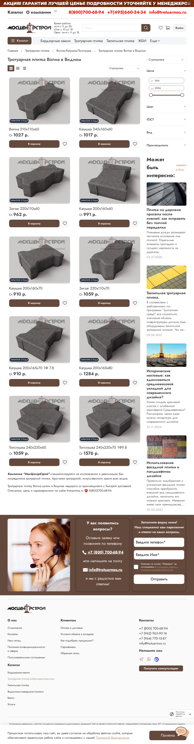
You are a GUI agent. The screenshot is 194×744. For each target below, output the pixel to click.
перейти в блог (181, 167)
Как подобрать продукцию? (77, 640)
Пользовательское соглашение (26, 657)
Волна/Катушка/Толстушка (73, 50)
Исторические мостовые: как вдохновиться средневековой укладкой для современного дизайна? (160, 384)
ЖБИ (142, 40)
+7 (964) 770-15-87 (152, 638)
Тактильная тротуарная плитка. (166, 295)
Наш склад (14, 640)
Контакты (13, 634)
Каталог (15, 12)
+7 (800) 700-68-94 (106, 552)
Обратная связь (70, 653)
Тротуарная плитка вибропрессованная (31, 679)
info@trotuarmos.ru (167, 12)
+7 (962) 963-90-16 (153, 633)
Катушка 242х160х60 (96, 129)
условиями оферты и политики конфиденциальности (159, 568)
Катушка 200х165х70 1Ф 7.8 (31, 367)
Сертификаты (68, 647)
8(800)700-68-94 (86, 12)
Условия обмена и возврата (77, 634)
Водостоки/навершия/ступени (26, 691)
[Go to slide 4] (36, 122)
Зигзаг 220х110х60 (24, 208)
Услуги (11, 704)
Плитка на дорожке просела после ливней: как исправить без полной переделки (166, 218)
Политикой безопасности (112, 737)
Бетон (11, 698)
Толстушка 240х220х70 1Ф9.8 (103, 447)
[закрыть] (190, 714)
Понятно (168, 735)
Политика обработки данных (180, 714)
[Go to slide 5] (43, 122)
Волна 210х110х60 (24, 129)
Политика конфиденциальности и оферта (26, 649)
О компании (38, 12)
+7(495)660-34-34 (126, 12)
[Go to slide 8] (66, 122)
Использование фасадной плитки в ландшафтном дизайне (163, 469)
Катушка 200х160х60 (96, 208)
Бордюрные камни (55, 40)
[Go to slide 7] (58, 122)
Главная (13, 50)
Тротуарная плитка (88, 40)
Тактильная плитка (120, 40)
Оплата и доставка (72, 628)
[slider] (151, 95)
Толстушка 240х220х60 (27, 447)
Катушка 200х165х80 (96, 367)
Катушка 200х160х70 (26, 288)
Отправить (159, 579)
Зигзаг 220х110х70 (94, 288)
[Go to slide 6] (51, 122)
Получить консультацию (161, 668)
